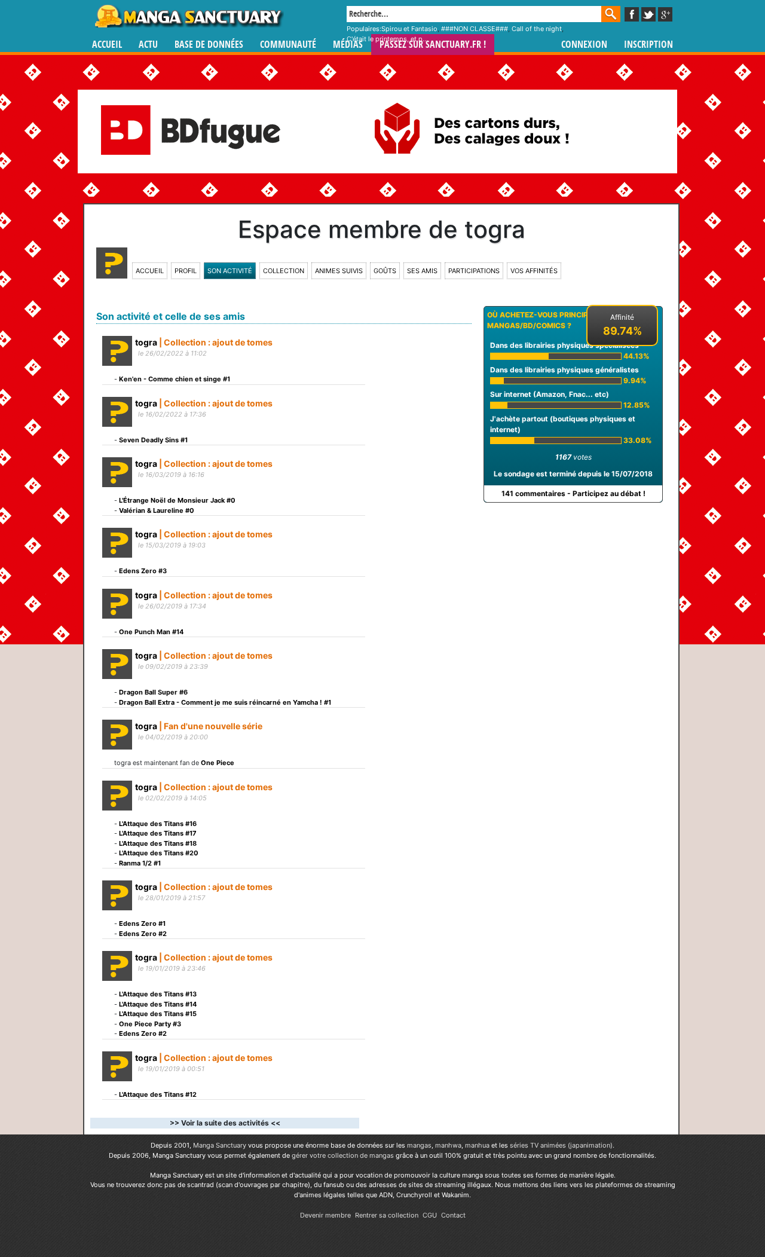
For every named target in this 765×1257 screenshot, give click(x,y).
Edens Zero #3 (143, 571)
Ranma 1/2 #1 (140, 863)
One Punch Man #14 (151, 632)
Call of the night (537, 29)
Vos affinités (534, 271)
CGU (430, 1215)
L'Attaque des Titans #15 (158, 1014)
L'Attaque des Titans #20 (158, 853)
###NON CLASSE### (474, 29)
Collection (283, 271)
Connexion (584, 44)
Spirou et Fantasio (409, 29)
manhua (477, 1145)
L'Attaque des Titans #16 (158, 823)
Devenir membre (325, 1215)
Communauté (288, 44)
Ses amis (422, 271)
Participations (474, 271)
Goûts (385, 271)
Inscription (648, 44)
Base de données (209, 44)
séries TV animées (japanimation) (561, 1145)
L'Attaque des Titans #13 (158, 994)
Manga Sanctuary (219, 1145)
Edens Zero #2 (143, 933)
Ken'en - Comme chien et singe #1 (174, 379)
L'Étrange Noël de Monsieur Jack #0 (177, 500)
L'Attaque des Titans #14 (158, 1004)
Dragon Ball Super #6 (153, 692)
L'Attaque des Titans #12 (158, 1094)
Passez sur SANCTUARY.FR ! (433, 44)
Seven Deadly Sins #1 (153, 440)
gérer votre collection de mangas (343, 1155)
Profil (186, 271)
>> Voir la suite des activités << (225, 1122)
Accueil (107, 44)
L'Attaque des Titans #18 (158, 843)
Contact (453, 1215)
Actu (148, 44)
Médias (348, 44)
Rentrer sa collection (386, 1215)
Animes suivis (339, 271)
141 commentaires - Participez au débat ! (573, 493)
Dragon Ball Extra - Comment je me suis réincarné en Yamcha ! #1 (225, 702)
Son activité (229, 271)
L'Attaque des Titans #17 (158, 833)
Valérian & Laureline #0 (156, 510)
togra (146, 342)
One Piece (217, 763)
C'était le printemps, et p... (387, 39)
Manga (188, 16)
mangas (419, 1145)
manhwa (448, 1145)
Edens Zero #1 (142, 923)
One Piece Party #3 (150, 1024)
